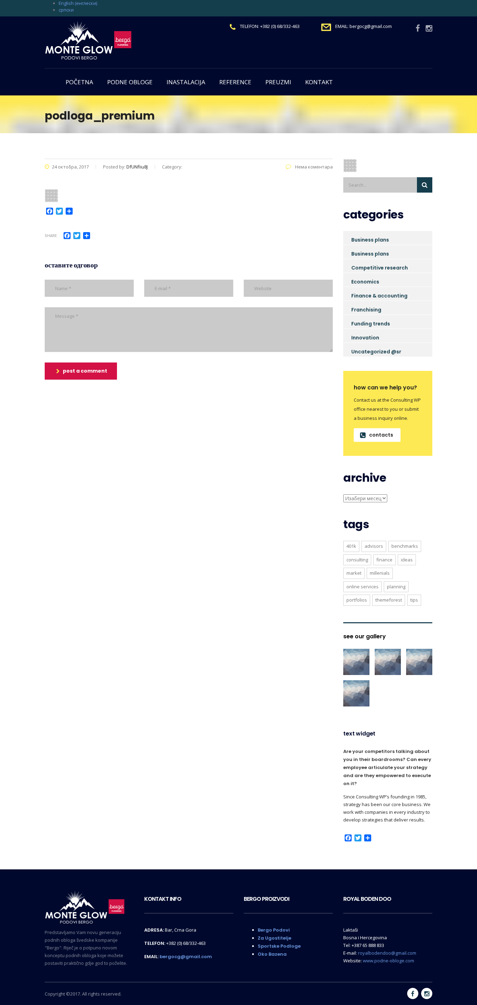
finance (384, 560)
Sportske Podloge (279, 946)
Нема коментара (313, 167)
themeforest (388, 600)
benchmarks (404, 546)
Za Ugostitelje (274, 938)
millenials (380, 573)
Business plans (370, 239)
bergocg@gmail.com (186, 956)
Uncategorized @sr (376, 351)
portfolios (356, 600)
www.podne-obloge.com (388, 960)
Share (51, 235)
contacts (381, 434)
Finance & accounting (379, 295)
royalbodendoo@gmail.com (387, 953)
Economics (365, 281)
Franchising (366, 309)
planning (396, 586)
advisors (374, 546)
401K (351, 546)
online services (362, 586)
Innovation (365, 337)
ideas (407, 560)
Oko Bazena (272, 954)
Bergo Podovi (274, 930)
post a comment (85, 370)
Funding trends (370, 323)
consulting (357, 560)
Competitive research (379, 267)
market (353, 573)
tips (414, 600)
